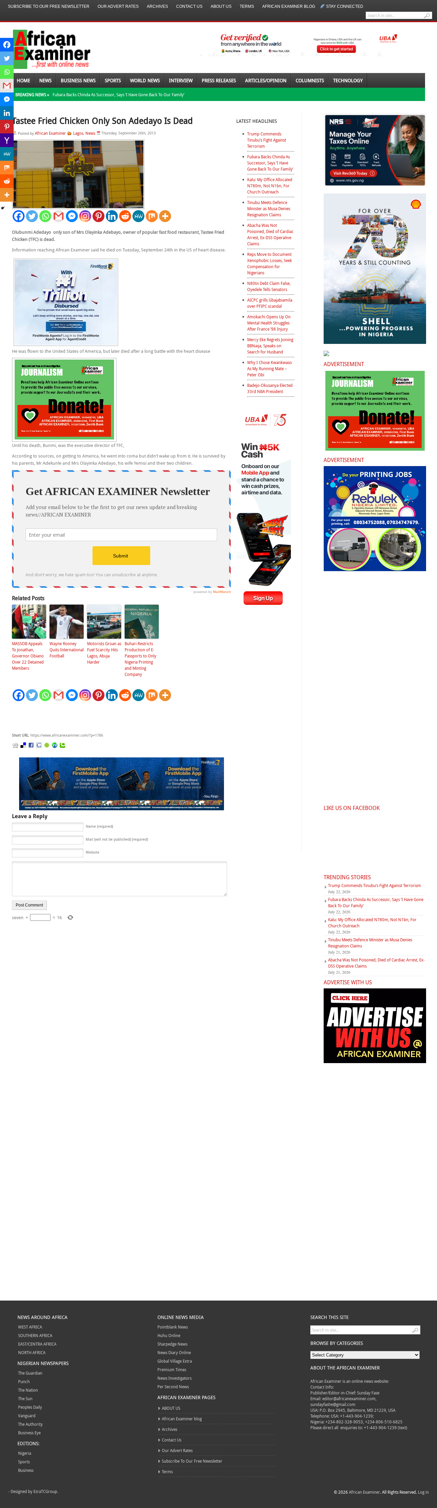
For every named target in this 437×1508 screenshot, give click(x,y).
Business (25, 1470)
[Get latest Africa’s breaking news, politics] (43, 48)
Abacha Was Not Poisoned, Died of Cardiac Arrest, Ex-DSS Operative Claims (270, 234)
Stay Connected (344, 6)
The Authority (30, 1424)
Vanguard (27, 1415)
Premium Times (171, 1369)
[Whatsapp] (45, 216)
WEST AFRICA (30, 1327)
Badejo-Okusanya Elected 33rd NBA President (270, 388)
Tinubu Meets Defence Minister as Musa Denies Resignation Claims (268, 208)
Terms (247, 6)
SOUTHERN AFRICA (35, 1335)
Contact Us (189, 6)
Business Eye (29, 1432)
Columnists (310, 80)
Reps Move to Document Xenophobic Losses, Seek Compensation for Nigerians (269, 263)
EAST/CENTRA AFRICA (37, 1344)
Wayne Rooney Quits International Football (67, 649)
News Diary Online (174, 1352)
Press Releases (219, 80)
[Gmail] (59, 216)
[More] (165, 216)
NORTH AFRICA (31, 1352)
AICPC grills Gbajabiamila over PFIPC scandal (269, 303)
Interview (181, 80)
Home (23, 80)
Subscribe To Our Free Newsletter (48, 6)
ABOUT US (221, 6)
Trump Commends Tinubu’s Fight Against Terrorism (266, 140)
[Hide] (2, 208)
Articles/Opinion (265, 80)
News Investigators (174, 1378)
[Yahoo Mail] (7, 140)
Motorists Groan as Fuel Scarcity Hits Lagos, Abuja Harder (104, 653)
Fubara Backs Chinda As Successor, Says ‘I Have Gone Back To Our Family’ (118, 94)
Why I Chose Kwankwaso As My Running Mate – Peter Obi (269, 368)
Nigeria (24, 1453)
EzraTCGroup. (45, 1491)
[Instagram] (85, 216)
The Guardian (30, 1373)
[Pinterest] (98, 216)
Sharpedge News (172, 1344)
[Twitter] (32, 216)
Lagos (78, 133)
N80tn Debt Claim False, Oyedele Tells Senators (269, 286)
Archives (157, 6)
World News (145, 80)
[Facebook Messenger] (72, 216)
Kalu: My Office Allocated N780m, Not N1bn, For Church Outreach (269, 185)
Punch (24, 1381)
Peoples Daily (30, 1407)
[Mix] (152, 216)
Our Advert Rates (118, 6)
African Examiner (50, 133)
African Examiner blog (288, 6)
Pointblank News (172, 1327)
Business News (78, 80)
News (45, 80)
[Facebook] (19, 216)
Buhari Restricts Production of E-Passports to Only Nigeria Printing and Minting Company (140, 659)
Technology (348, 80)
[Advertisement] (114, 717)
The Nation (28, 1390)
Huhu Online (168, 1335)
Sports (113, 80)
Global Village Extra (174, 1361)
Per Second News (173, 1386)
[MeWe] (138, 216)
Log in (423, 1492)
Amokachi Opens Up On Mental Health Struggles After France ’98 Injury (269, 323)
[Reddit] (125, 216)
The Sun (25, 1398)
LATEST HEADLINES (256, 121)
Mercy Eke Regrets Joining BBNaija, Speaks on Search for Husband (270, 345)
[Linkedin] (112, 216)
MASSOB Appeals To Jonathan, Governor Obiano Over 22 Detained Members (28, 656)
